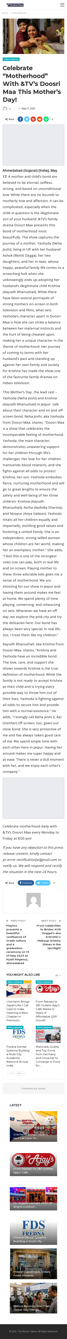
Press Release (11, 59)
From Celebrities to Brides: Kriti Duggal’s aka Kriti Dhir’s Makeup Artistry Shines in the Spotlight (49, 937)
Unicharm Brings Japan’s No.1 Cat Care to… (30, 1136)
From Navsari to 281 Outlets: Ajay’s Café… (33, 1170)
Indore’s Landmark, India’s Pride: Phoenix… (31, 1273)
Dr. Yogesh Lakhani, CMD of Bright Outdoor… (32, 1204)
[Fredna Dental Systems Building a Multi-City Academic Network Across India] (18, 1034)
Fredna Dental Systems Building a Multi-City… (29, 1239)
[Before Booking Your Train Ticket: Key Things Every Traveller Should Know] (33, 1298)
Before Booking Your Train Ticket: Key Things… (31, 1307)
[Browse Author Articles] (33, 900)
